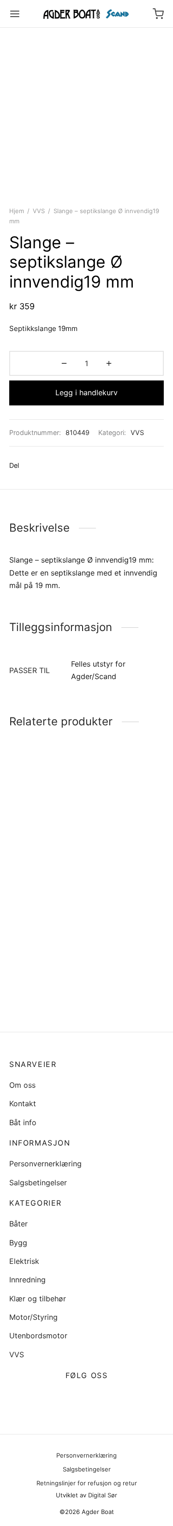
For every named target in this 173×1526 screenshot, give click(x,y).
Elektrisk (24, 1261)
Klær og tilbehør (37, 1298)
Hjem (16, 210)
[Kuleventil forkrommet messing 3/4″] (46, 937)
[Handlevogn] (158, 13)
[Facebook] (30, 465)
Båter (18, 1223)
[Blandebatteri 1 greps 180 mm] (127, 807)
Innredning (27, 1279)
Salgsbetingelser (38, 1182)
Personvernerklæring (45, 1163)
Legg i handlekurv (86, 392)
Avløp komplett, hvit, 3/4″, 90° (45, 863)
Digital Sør (102, 1495)
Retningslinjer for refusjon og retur (86, 1483)
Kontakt (22, 1103)
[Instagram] (97, 1397)
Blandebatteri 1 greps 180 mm (116, 857)
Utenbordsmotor (38, 1335)
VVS (39, 210)
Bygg (18, 1242)
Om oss (22, 1085)
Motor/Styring (33, 1317)
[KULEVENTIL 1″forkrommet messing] (127, 937)
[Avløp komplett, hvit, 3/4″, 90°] (46, 810)
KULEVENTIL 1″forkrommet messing (113, 994)
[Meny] (14, 14)
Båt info (22, 1122)
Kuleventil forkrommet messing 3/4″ (45, 994)
